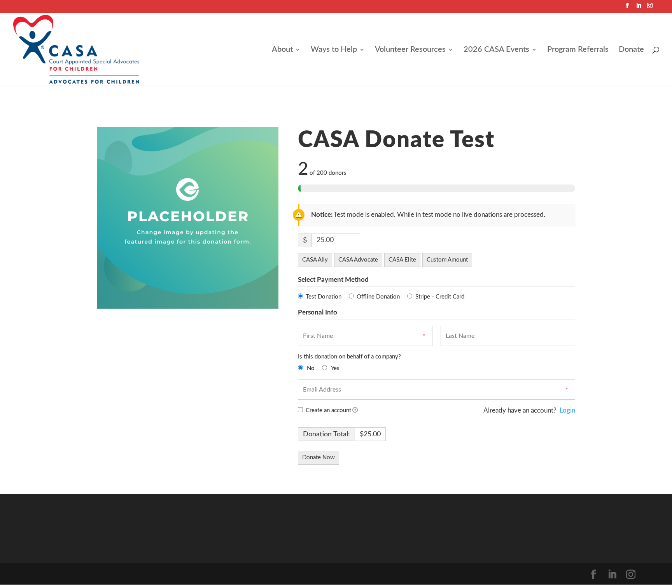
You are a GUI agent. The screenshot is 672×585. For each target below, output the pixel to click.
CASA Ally (315, 260)
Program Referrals (578, 50)
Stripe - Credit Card (439, 297)
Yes (335, 368)
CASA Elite (402, 260)
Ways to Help (334, 50)
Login (567, 410)
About (282, 50)
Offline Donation (378, 297)
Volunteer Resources (410, 50)
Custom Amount (447, 260)
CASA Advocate (358, 260)
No (311, 368)
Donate (631, 50)
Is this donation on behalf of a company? (349, 357)
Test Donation (323, 297)
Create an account (327, 410)
